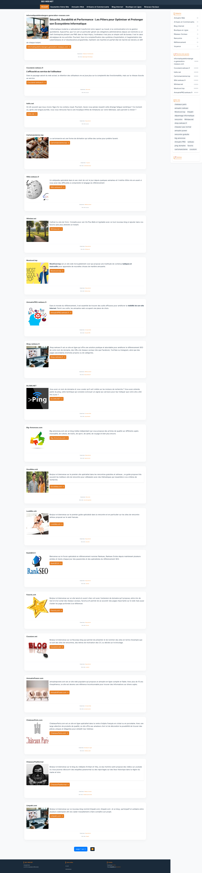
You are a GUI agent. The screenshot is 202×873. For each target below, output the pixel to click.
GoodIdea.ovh (32, 469)
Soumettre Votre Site (59, 7)
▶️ (92, 849)
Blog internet (117, 7)
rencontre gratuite (87, 500)
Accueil (44, 7)
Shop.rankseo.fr (33, 344)
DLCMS (114, 865)
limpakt (87, 836)
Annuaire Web (78, 7)
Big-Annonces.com (34, 427)
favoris (87, 625)
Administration (68, 869)
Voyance (88, 162)
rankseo (87, 583)
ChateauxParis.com (34, 720)
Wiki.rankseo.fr (32, 177)
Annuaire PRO (87, 332)
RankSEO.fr (31, 553)
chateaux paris (87, 750)
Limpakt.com (31, 805)
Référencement (88, 204)
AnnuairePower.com (34, 678)
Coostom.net (31, 636)
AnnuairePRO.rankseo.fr (36, 302)
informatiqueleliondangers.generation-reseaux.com (48, 15)
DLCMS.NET (31, 386)
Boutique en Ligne (134, 7)
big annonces (87, 458)
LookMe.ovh (31, 511)
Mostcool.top (31, 260)
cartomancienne (87, 165)
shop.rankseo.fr (87, 374)
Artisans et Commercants (98, 7)
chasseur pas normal (87, 794)
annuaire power (87, 709)
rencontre (87, 541)
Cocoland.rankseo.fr (34, 68)
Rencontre (88, 89)
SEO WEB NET (47, 1)
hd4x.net (30, 103)
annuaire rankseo (181, 108)
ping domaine (87, 416)
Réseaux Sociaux (151, 7)
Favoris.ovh (31, 595)
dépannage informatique (87, 56)
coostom (87, 667)
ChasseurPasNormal (34, 762)
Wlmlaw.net (31, 218)
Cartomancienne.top (34, 135)
